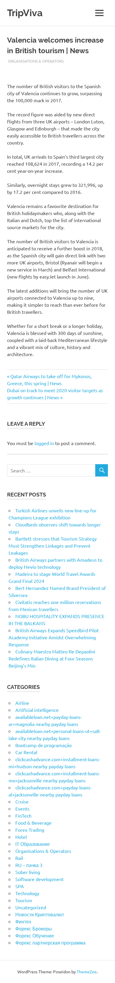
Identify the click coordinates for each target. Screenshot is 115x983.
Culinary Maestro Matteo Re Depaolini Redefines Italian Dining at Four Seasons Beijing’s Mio (52, 658)
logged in (44, 443)
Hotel (21, 837)
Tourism (23, 900)
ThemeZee (87, 971)
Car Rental (26, 752)
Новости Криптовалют (39, 914)
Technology (27, 893)
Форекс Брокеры (33, 928)
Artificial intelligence (37, 710)
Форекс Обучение (34, 935)
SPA (19, 886)
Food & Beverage (33, 823)
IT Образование (32, 844)
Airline (22, 703)
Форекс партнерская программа (50, 942)
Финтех (23, 921)
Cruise (22, 801)
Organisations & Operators (36, 60)
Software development (39, 879)
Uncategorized (30, 907)
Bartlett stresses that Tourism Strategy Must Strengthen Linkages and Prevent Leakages (53, 546)
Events (22, 808)
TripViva (24, 12)
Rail (19, 858)
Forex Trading (29, 830)
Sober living (27, 872)
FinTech (23, 815)
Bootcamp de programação (43, 745)
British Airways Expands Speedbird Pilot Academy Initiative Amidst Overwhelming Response (54, 637)
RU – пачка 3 (28, 865)
